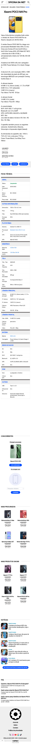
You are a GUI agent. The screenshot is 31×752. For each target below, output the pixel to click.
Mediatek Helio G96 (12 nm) (17, 230)
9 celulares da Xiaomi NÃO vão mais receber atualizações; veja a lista (18, 627)
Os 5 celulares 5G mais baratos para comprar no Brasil (19, 661)
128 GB (12, 252)
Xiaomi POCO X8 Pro (23, 596)
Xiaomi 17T (23, 575)
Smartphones (12, 623)
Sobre (15, 725)
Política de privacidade (15, 730)
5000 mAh (13, 336)
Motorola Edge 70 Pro (23, 541)
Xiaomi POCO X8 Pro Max (8, 597)
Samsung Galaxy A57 (8, 541)
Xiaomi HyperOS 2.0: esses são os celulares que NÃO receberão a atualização (18, 644)
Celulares (12, 7)
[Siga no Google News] (18, 735)
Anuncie (15, 722)
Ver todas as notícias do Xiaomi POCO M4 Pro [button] (15, 667)
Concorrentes (7, 436)
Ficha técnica (5, 164)
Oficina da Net (5, 7)
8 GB (15, 247)
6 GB (11, 247)
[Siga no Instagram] (13, 735)
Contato (15, 728)
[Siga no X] (10, 735)
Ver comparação (15, 465)
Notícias (14, 164)
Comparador (23, 164)
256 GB (17, 252)
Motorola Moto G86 (23, 520)
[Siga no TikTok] (21, 735)
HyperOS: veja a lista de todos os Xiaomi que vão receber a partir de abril (18, 653)
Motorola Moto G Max (7, 520)
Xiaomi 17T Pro (7, 575)
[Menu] (2, 2)
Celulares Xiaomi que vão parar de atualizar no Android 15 (18, 635)
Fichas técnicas (20, 7)
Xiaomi (27, 7)
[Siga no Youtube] (15, 735)
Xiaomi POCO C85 (15, 461)
